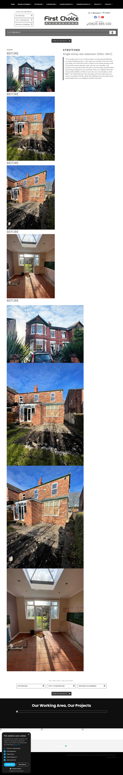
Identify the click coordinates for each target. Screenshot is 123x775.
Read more (17, 744)
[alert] (16, 752)
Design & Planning (24, 4)
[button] (16, 769)
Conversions (51, 4)
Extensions (38, 4)
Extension (22, 686)
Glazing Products (66, 4)
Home (13, 4)
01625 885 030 (100, 24)
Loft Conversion (22, 20)
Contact (108, 4)
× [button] (28, 734)
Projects (97, 4)
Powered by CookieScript (16, 771)
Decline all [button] (23, 764)
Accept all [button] (9, 764)
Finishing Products (83, 4)
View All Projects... (61, 41)
